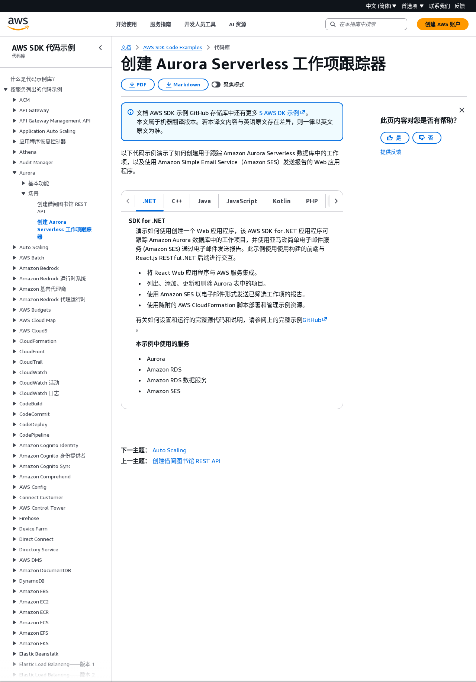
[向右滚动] (336, 201)
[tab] (149, 201)
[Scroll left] (110, 24)
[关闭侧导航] (100, 48)
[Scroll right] (251, 24)
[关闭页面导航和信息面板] (462, 110)
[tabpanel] (232, 310)
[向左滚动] (128, 201)
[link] (222, 47)
